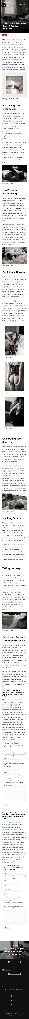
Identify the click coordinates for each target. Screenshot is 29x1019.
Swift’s (19, 40)
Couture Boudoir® (6, 4)
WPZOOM (19, 1016)
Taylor (15, 40)
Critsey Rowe (12, 702)
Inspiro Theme (11, 1016)
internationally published (9, 707)
